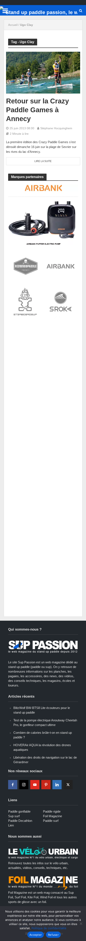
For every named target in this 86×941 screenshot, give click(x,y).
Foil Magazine (52, 816)
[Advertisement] (43, 369)
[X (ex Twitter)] (68, 784)
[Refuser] (81, 923)
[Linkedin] (57, 784)
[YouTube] (34, 784)
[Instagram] (23, 784)
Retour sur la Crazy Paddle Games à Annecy (37, 110)
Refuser (53, 934)
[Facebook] (12, 784)
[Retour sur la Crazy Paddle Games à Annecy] (43, 72)
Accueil (13, 24)
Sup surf (14, 816)
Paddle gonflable (19, 811)
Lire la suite (43, 161)
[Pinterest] (46, 784)
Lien (11, 825)
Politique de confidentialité (49, 928)
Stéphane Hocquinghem (56, 128)
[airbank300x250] (43, 214)
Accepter (35, 934)
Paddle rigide (52, 811)
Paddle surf (50, 820)
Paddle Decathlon (20, 820)
